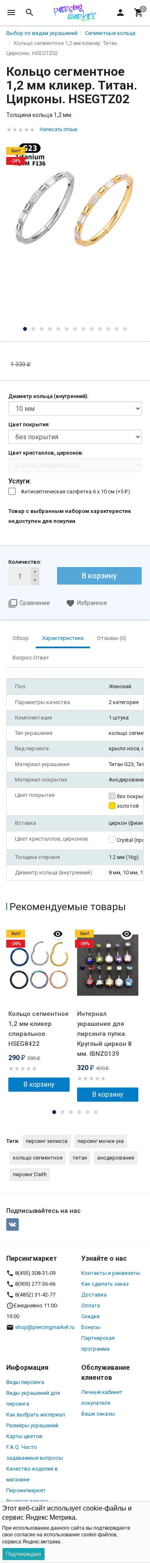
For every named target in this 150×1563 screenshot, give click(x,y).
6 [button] (66, 329)
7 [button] (75, 329)
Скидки (90, 1316)
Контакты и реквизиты (110, 1273)
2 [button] (33, 329)
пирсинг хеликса (47, 1141)
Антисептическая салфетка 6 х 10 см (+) (75, 491)
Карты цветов (24, 1436)
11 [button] (108, 329)
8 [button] (83, 329)
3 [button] (42, 329)
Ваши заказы (98, 1414)
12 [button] (116, 329)
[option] (75, 207)
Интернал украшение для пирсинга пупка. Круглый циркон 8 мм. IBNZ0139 (104, 1034)
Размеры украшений (32, 1425)
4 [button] (50, 329)
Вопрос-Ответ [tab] (30, 658)
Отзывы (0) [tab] (111, 638)
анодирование (115, 1158)
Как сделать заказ (105, 1284)
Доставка (94, 1295)
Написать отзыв (59, 129)
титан (79, 1158)
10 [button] (100, 329)
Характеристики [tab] (63, 638)
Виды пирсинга (25, 1382)
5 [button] (58, 329)
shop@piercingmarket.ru (45, 1327)
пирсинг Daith (30, 1174)
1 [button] (25, 329)
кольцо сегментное (37, 1158)
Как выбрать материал (35, 1414)
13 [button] (125, 329)
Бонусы (90, 1327)
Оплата (90, 1305)
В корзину (99, 575)
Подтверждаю (23, 1554)
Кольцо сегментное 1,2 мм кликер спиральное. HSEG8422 (38, 1029)
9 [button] (92, 329)
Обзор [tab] (20, 638)
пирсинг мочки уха (101, 1141)
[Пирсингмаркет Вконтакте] (12, 1224)
